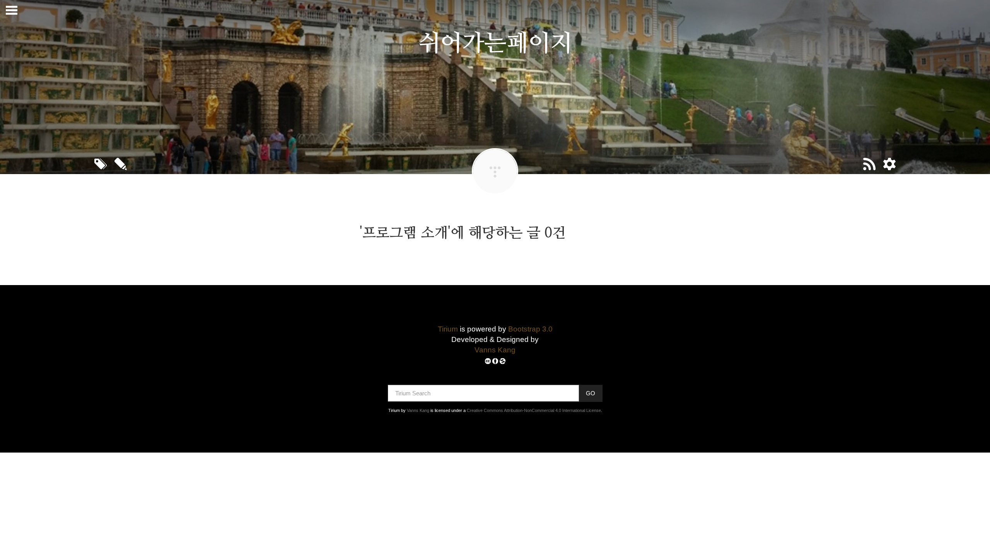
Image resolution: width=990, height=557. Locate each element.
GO (590, 393)
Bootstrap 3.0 (530, 329)
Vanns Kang (495, 350)
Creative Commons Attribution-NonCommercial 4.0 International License (534, 410)
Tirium (448, 329)
